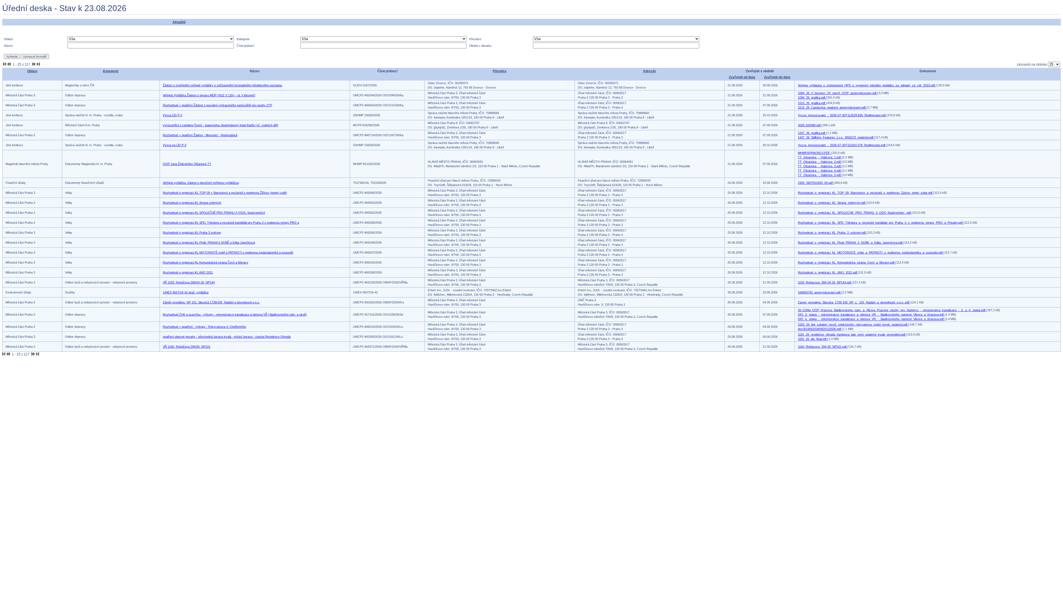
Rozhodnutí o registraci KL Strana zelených (192, 202)
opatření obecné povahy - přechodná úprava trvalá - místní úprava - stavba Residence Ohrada (227, 336)
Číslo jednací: (246, 45)
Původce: (475, 39)
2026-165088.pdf (809, 125)
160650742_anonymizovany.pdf (819, 292)
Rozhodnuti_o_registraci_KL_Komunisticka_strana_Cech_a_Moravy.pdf (846, 262)
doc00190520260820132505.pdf (820, 329)
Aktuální (178, 22)
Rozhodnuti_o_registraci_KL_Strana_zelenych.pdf (832, 202)
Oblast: (9, 39)
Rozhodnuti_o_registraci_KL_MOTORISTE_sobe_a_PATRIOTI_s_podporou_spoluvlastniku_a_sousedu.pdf (870, 252)
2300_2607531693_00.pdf (816, 182)
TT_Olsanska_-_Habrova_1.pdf (820, 157)
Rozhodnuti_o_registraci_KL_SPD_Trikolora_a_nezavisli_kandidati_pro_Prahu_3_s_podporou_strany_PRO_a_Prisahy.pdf (880, 222)
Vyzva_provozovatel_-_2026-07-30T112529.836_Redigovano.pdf (842, 115)
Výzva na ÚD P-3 (174, 145)
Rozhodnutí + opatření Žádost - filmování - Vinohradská (200, 135)
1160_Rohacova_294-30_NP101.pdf (822, 346)
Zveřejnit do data (777, 77)
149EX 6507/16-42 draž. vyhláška (185, 292)
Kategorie (110, 71)
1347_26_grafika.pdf (812, 133)
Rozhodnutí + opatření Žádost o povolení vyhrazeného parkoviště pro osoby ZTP (217, 105)
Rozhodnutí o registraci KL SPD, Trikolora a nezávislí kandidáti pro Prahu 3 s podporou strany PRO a (231, 222)
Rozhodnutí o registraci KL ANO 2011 (188, 272)
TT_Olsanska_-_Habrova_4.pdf (820, 170)
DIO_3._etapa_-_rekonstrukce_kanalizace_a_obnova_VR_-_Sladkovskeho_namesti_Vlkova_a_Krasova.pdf (871, 314)
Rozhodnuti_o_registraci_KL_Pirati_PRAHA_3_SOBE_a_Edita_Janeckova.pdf (850, 242)
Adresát (649, 71)
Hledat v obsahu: (480, 45)
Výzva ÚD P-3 (172, 115)
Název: (9, 45)
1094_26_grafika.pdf (812, 97)
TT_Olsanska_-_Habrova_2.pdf (820, 161)
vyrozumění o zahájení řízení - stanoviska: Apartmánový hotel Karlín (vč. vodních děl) (220, 125)
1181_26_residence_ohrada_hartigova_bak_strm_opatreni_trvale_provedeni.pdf (852, 334)
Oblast (32, 71)
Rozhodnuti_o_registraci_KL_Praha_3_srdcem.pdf (832, 232)
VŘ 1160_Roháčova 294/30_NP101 (186, 346)
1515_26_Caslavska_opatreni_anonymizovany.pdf (832, 107)
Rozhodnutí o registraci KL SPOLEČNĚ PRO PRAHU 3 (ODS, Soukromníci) (214, 212)
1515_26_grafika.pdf (812, 103)
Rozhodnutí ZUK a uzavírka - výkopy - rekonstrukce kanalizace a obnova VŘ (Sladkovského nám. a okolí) (235, 314)
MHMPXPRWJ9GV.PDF (814, 152)
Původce (500, 71)
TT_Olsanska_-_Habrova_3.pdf (820, 166)
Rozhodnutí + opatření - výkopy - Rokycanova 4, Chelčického (204, 326)
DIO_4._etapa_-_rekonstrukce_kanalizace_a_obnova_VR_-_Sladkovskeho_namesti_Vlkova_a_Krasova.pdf (871, 319)
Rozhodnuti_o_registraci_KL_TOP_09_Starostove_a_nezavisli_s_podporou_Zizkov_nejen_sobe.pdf (865, 192)
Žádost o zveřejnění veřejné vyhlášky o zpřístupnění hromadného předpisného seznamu (222, 85)
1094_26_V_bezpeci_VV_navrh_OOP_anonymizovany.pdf (837, 93)
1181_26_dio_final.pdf (812, 339)
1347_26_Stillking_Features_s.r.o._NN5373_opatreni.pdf (836, 137)
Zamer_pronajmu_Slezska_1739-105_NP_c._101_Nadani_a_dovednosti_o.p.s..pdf (854, 302)
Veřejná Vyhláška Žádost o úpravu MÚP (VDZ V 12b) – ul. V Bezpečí (209, 95)
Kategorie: (243, 39)
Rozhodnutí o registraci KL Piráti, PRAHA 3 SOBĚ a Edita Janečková (209, 242)
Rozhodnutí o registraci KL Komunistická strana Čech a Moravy (205, 262)
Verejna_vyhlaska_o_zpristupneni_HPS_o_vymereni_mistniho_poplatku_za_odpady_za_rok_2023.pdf (867, 85)
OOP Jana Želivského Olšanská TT (187, 164)
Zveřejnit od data (742, 77)
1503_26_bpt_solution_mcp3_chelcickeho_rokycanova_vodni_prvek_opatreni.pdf (853, 324)
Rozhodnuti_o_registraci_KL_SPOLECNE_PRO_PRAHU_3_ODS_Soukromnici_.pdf (855, 212)
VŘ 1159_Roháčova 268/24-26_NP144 (189, 282)
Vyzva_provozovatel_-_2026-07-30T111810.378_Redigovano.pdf (842, 145)
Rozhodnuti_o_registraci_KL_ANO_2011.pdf (828, 272)
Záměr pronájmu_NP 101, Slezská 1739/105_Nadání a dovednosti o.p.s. (211, 302)
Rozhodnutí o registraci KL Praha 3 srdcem (192, 232)
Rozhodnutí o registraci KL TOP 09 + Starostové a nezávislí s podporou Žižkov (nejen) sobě (225, 192)
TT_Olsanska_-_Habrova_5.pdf (820, 175)
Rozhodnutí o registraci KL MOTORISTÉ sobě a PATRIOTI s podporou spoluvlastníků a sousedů (228, 252)
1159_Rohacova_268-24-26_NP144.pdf (825, 282)
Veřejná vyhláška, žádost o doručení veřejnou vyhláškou (201, 182)
